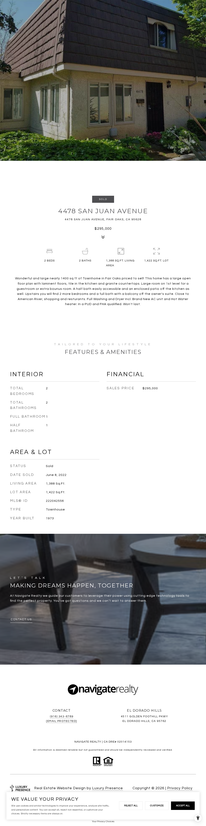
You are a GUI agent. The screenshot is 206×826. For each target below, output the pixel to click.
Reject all (131, 805)
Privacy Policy (180, 788)
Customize (157, 805)
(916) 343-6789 (61, 716)
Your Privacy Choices (103, 821)
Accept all (183, 805)
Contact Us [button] (21, 619)
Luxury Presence (107, 788)
